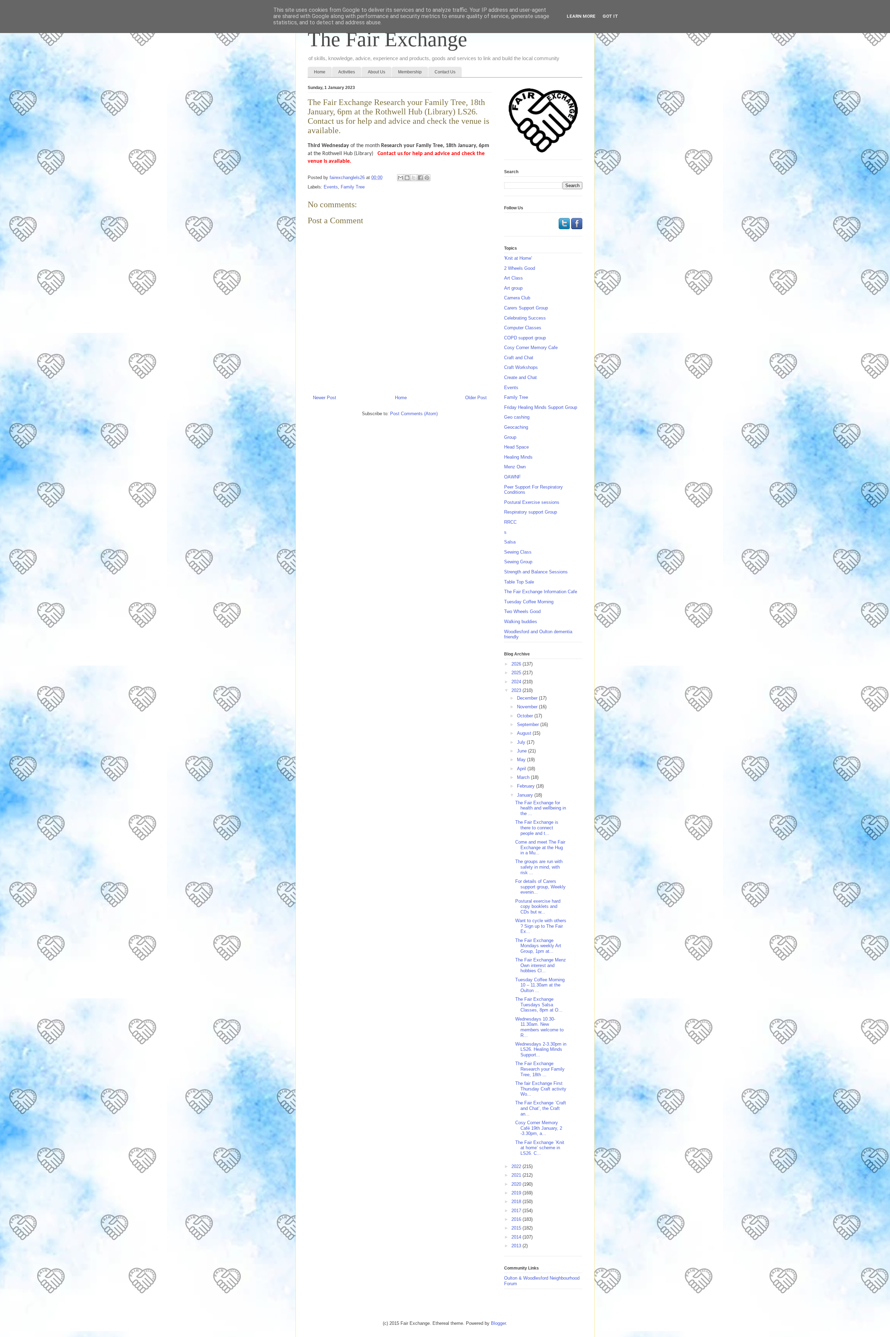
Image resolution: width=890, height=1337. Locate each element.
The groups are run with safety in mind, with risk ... (539, 867)
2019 (517, 1192)
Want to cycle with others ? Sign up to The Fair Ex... (540, 926)
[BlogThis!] (407, 177)
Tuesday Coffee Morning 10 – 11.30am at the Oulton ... (540, 985)
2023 (517, 690)
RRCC (510, 522)
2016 (517, 1219)
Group (510, 437)
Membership (410, 72)
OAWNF (512, 477)
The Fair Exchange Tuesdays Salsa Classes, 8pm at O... (539, 1005)
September (528, 724)
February (526, 786)
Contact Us (445, 72)
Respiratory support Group (530, 512)
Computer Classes (522, 327)
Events (331, 187)
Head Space (516, 447)
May (522, 759)
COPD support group (525, 337)
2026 (517, 664)
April (522, 768)
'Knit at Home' (518, 258)
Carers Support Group (526, 308)
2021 (517, 1175)
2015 (517, 1228)
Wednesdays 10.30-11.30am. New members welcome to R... (539, 1027)
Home (319, 72)
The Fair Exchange (387, 39)
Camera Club (517, 297)
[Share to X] (413, 177)
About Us (376, 72)
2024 (517, 681)
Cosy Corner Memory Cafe (531, 347)
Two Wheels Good (522, 611)
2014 (517, 1237)
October (525, 715)
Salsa (510, 542)
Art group (513, 288)
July (522, 742)
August (525, 733)
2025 (517, 672)
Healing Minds (518, 457)
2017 (517, 1210)
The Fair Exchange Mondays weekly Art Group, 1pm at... (538, 946)
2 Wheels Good (519, 268)
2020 (517, 1184)
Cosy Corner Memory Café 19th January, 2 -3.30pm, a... (538, 1128)
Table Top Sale (519, 582)
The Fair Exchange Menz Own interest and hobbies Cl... (540, 965)
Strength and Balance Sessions (536, 571)
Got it (610, 16)
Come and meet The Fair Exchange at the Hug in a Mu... (540, 847)
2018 (517, 1201)
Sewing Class (518, 552)
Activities (346, 72)
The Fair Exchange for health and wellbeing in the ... (540, 808)
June (522, 751)
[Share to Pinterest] (426, 177)
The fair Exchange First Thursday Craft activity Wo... (540, 1089)
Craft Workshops (521, 367)
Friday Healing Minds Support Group (540, 407)
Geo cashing (516, 417)
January (525, 795)
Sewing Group (518, 561)
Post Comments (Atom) (414, 413)
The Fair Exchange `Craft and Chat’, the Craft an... (540, 1108)
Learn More (581, 16)
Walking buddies (520, 621)
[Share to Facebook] (420, 177)
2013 (517, 1245)
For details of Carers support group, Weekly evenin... (540, 887)
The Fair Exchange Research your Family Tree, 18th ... (540, 1069)
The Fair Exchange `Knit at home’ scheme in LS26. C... (539, 1148)
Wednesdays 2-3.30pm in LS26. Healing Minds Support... (540, 1049)
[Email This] (400, 177)
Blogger (498, 1323)
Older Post (476, 397)
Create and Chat (520, 377)
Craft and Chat (518, 357)
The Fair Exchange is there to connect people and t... (536, 828)
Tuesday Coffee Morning (528, 601)
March (524, 777)
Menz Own (515, 466)
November (528, 706)
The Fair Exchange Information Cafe (540, 591)
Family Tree (353, 187)
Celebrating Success (525, 318)
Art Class (513, 278)
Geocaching (516, 427)
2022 (517, 1166)
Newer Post (324, 397)
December (528, 698)
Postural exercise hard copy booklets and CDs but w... (537, 907)
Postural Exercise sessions (531, 502)
